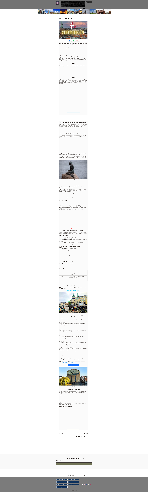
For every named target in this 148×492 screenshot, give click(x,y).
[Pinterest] (77, 41)
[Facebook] (69, 41)
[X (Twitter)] (71, 41)
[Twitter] (82, 484)
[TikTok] (90, 484)
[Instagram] (84, 484)
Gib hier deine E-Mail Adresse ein (60, 460)
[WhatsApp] (73, 41)
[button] (84, 8)
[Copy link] (79, 41)
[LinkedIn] (75, 41)
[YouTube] (88, 484)
